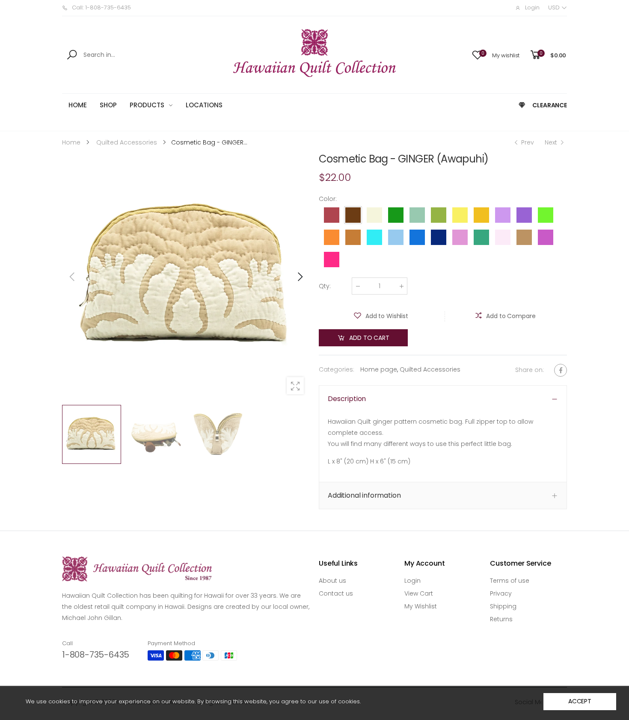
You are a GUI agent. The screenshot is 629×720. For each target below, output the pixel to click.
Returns (501, 619)
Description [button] (347, 399)
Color (328, 199)
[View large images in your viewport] (295, 385)
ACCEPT (579, 701)
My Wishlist (420, 606)
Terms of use (509, 580)
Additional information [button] (364, 496)
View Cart (418, 593)
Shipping (503, 606)
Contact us (336, 593)
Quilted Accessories (430, 369)
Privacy (501, 593)
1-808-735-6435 (95, 655)
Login (412, 580)
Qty (325, 286)
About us (332, 580)
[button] (299, 276)
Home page (378, 369)
